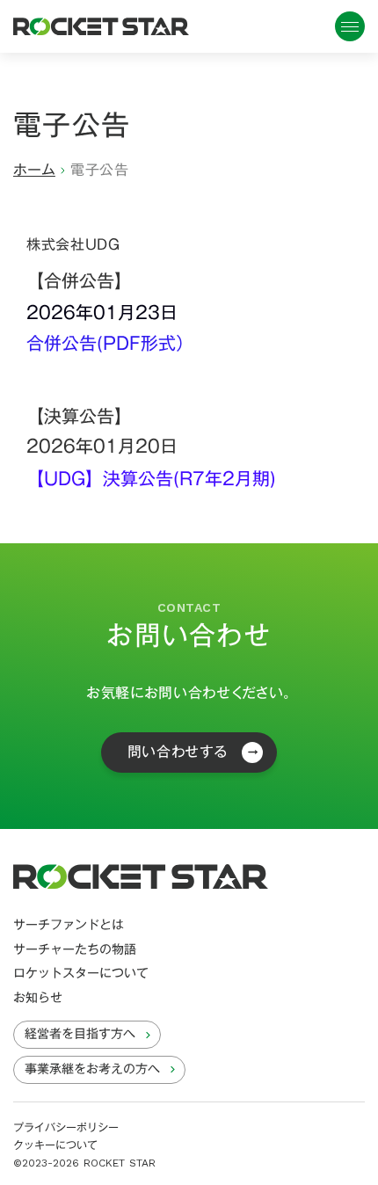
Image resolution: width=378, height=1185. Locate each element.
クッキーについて (55, 1145)
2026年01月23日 (102, 312)
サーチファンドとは (68, 925)
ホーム (34, 170)
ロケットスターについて (81, 974)
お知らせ (37, 998)
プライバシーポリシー (66, 1127)
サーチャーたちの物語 (74, 950)
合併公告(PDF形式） (109, 343)
